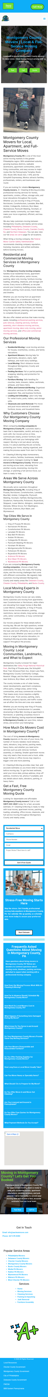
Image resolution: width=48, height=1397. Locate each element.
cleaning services (22, 323)
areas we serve (16, 235)
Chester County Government (14, 1367)
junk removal (8, 323)
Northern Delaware (18, 232)
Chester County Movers (18, 1261)
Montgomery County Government (17, 1371)
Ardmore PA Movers (16, 556)
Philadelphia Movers (16, 1256)
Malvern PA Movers (16, 1277)
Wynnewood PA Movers (18, 562)
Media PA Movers (15, 1269)
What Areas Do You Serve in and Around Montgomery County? (21, 1027)
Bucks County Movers (17, 1266)
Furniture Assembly (25, 1302)
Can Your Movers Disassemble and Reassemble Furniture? (19, 1048)
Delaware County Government (15, 1380)
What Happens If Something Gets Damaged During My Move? (22, 1017)
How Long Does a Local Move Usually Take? (23, 1067)
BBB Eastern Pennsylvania (14, 1388)
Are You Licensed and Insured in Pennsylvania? (17, 1103)
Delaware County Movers (18, 1258)
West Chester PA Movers (18, 1280)
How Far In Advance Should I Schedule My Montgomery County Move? (21, 996)
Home (19, 1289)
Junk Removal (23, 1299)
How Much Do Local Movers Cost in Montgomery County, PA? (19, 1007)
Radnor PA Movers (16, 1272)
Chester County (10, 229)
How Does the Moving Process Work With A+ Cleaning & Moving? (23, 986)
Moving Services (24, 1291)
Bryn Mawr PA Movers (17, 559)
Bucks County (23, 229)
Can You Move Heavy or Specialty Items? (21, 1075)
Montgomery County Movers (20, 1264)
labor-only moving (27, 328)
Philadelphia (16, 226)
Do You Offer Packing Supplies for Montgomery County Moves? (18, 1058)
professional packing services (30, 320)
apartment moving (11, 328)
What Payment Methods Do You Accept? (21, 1123)
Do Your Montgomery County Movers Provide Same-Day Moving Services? (23, 1037)
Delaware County (30, 226)
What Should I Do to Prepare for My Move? (22, 1084)
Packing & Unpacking (26, 1297)
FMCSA (6, 1384)
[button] (44, 19)
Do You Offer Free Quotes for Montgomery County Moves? (22, 1113)
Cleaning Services (25, 1294)
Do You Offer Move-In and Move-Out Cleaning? (19, 1093)
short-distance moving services (25, 325)
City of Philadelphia (11, 1376)
